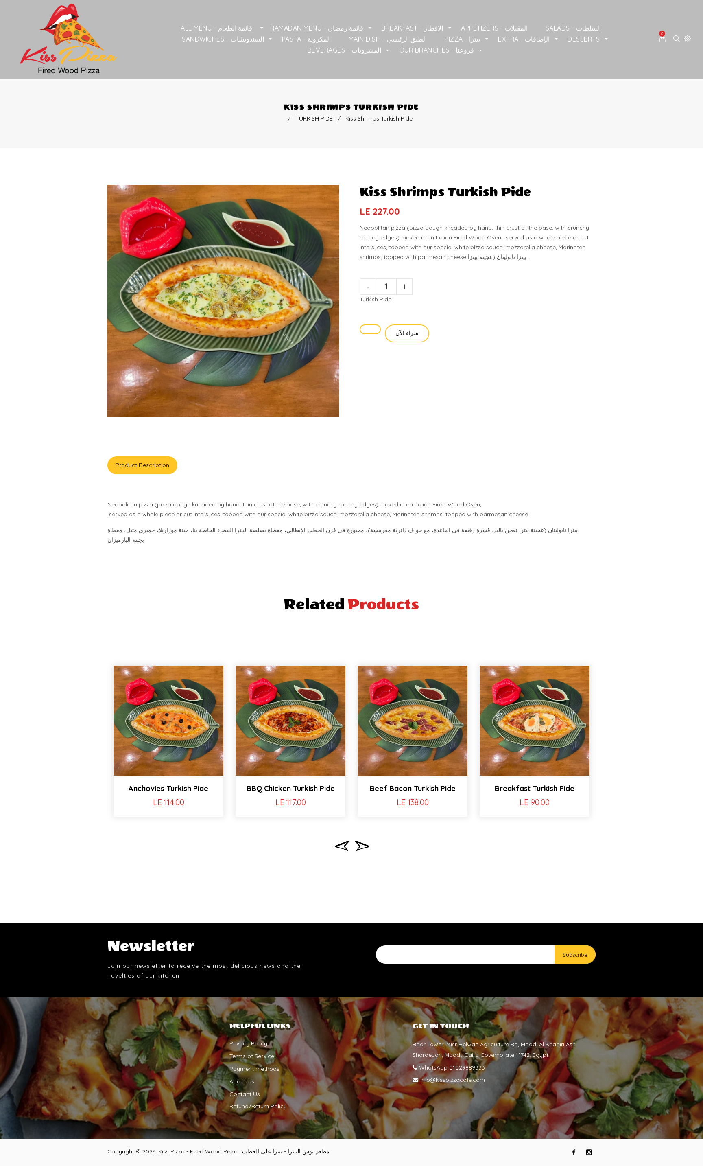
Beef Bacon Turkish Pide (413, 788)
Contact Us (244, 1094)
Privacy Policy (248, 1043)
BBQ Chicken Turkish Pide (291, 788)
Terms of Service (251, 1056)
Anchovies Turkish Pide (168, 788)
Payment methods (254, 1068)
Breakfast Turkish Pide (534, 788)
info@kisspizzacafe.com (452, 1079)
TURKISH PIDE (314, 118)
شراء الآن (407, 333)
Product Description (142, 465)
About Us (241, 1081)
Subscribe (575, 954)
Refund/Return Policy (258, 1106)
